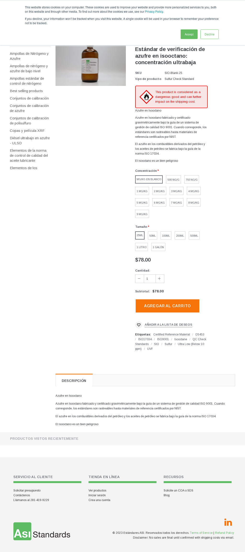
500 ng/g (173, 179)
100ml (166, 235)
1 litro (141, 247)
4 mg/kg (193, 191)
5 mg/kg (142, 202)
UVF (150, 349)
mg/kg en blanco (149, 179)
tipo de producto (148, 79)
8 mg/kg (193, 202)
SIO (156, 344)
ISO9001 (163, 339)
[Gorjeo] (216, 522)
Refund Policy (224, 533)
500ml (194, 235)
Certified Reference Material (171, 334)
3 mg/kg (176, 191)
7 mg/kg (176, 202)
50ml (152, 235)
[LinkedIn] (228, 522)
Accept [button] (189, 34)
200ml (180, 235)
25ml (140, 235)
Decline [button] (210, 34)
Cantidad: (142, 270)
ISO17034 (145, 339)
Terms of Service (201, 533)
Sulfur (168, 344)
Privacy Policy (154, 11)
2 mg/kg (159, 191)
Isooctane (180, 339)
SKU (138, 73)
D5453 (199, 334)
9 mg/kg (142, 214)
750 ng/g (192, 179)
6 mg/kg (159, 202)
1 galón (158, 247)
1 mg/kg (142, 191)
